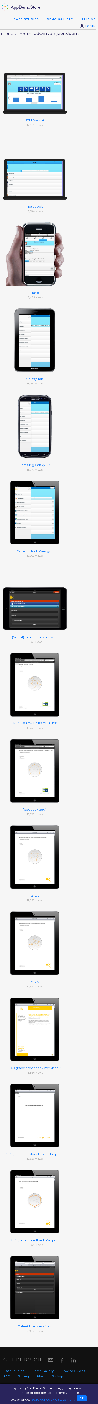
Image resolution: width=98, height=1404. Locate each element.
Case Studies (26, 19)
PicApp (57, 1376)
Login (90, 26)
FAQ (6, 1376)
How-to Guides (73, 1371)
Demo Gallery (60, 19)
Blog (40, 1376)
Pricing (89, 19)
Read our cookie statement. (53, 1399)
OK (81, 1398)
